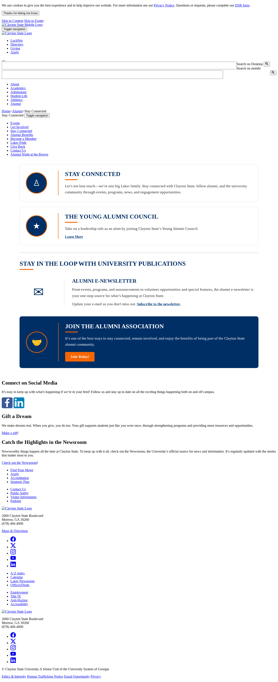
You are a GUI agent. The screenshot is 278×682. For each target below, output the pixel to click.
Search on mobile (249, 68)
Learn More (74, 237)
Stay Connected (21, 131)
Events (15, 123)
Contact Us (18, 150)
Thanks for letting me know (20, 13)
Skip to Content (12, 21)
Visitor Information (23, 497)
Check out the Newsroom (19, 463)
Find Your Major (21, 470)
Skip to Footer (34, 21)
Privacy (96, 676)
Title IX (15, 596)
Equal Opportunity (77, 676)
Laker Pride (18, 142)
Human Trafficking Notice (45, 676)
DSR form (242, 5)
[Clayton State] (22, 25)
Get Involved (19, 127)
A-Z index (17, 573)
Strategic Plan (19, 482)
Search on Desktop (250, 64)
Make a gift (9, 433)
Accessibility (19, 604)
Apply (14, 474)
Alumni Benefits (21, 135)
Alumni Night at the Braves (29, 154)
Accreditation (19, 478)
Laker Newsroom (22, 581)
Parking (15, 501)
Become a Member (23, 139)
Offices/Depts (19, 585)
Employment (19, 592)
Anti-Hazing (19, 600)
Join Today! (79, 357)
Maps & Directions (15, 531)
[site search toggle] (3, 60)
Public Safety (19, 493)
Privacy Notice (164, 5)
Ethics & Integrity (14, 676)
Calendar (16, 577)
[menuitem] (143, 84)
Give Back (17, 146)
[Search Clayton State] (267, 64)
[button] (14, 84)
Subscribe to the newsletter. (158, 304)
